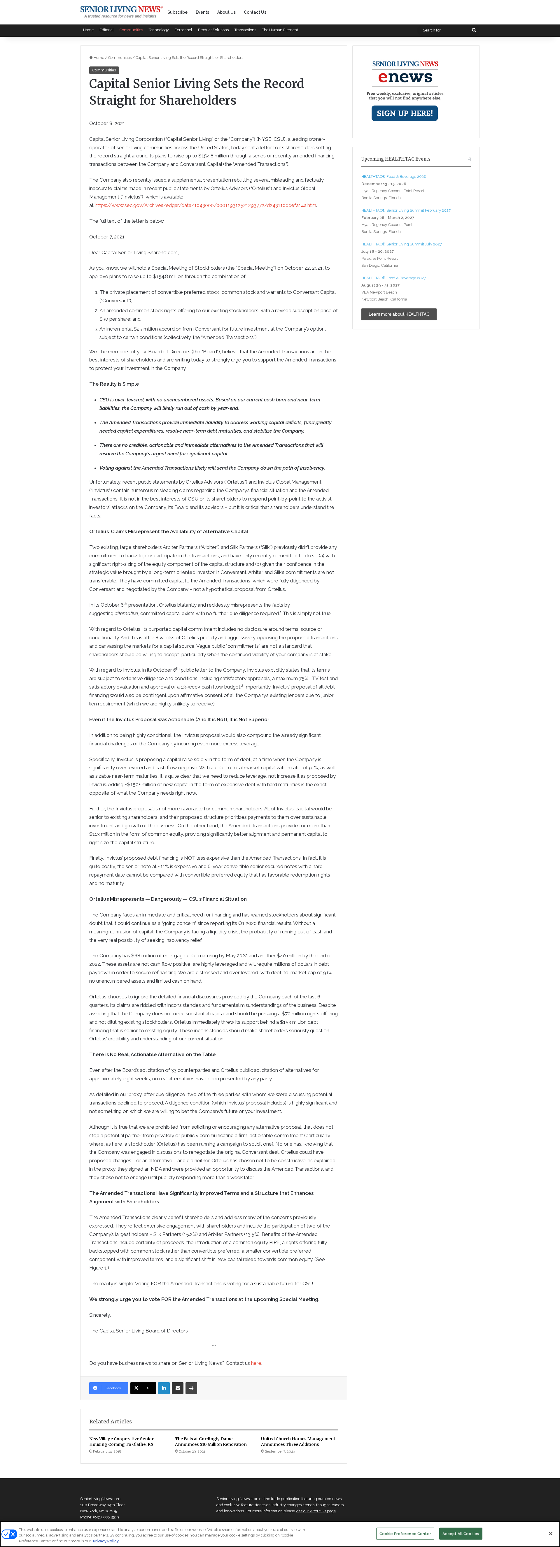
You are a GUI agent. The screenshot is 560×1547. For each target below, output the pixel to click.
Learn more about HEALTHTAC (399, 314)
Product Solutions (213, 30)
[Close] (550, 1533)
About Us (226, 12)
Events (202, 12)
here (256, 1363)
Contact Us (255, 12)
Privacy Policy (106, 1541)
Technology (159, 30)
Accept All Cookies (460, 1533)
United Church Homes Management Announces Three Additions (298, 1441)
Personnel (183, 30)
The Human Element (280, 30)
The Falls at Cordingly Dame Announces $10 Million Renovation (211, 1441)
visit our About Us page (316, 1511)
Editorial (106, 30)
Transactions (245, 30)
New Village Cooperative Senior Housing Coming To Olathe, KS (121, 1441)
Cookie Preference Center (405, 1533)
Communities (131, 30)
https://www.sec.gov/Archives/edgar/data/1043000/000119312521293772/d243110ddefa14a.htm (205, 205)
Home (88, 30)
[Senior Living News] (121, 12)
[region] (280, 1534)
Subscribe (177, 12)
